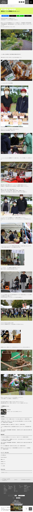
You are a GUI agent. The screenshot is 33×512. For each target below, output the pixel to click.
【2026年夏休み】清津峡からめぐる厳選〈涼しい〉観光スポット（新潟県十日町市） (13, 424)
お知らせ (5, 493)
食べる (15, 488)
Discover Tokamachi (4, 457)
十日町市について (10, 487)
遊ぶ (14, 487)
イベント (5, 486)
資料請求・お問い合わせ (27, 486)
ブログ (5, 487)
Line (20, 16)
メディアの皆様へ (26, 487)
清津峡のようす (3, 461)
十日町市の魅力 (10, 486)
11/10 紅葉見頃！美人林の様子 (25, 479)
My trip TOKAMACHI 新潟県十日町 (4, 2)
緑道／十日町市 (12, 26)
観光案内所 (25, 485)
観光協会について (26, 488)
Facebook (5, 16)
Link (28, 16)
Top (4, 485)
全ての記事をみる (3, 455)
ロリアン (2, 217)
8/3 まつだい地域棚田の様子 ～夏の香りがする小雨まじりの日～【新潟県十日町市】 (13, 445)
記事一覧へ (16, 479)
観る (14, 486)
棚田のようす (3, 459)
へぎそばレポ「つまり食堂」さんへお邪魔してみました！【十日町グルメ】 (6, 479)
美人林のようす (3, 463)
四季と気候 (9, 488)
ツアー (20, 487)
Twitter (12, 16)
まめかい (2, 294)
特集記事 (5, 488)
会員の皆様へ (21, 495)
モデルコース (21, 486)
